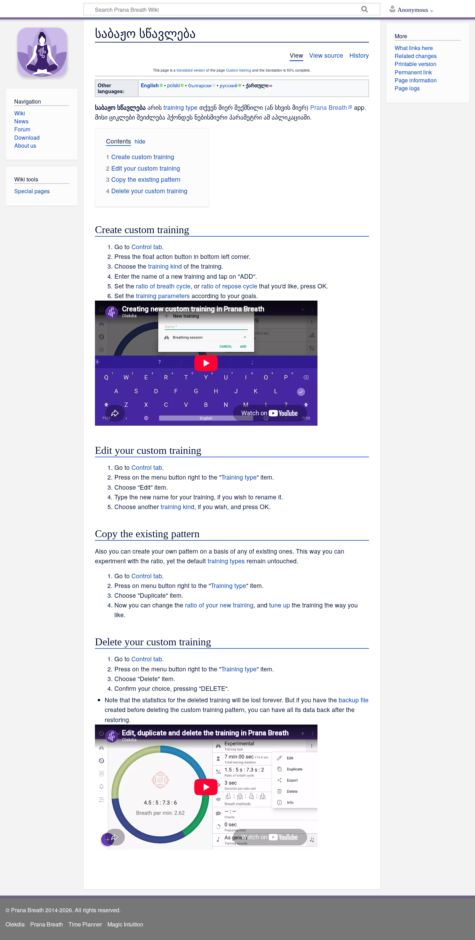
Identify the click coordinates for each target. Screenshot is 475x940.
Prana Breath (328, 107)
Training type (239, 477)
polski (173, 85)
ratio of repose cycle (229, 285)
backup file (354, 699)
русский (229, 85)
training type (180, 107)
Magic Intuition (125, 924)
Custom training (238, 70)
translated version (191, 70)
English (150, 85)
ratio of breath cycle (163, 285)
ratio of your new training (219, 604)
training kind (165, 266)
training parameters (163, 295)
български (199, 85)
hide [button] (140, 141)
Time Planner (85, 924)
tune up (279, 604)
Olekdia (15, 924)
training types (226, 560)
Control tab (146, 246)
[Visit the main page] (41, 52)
